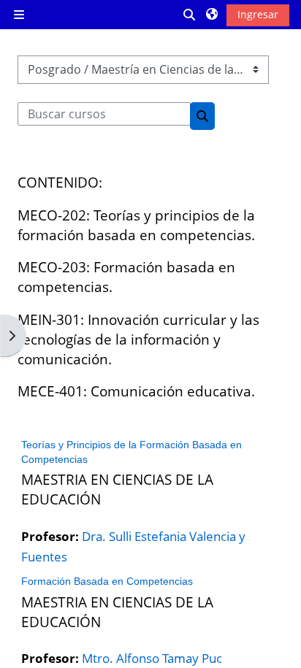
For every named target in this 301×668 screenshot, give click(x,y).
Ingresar (257, 14)
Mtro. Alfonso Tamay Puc (152, 658)
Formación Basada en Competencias (107, 581)
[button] (189, 14)
